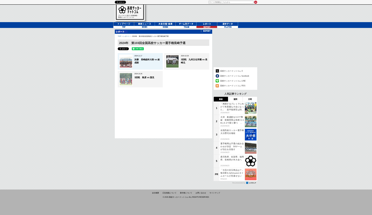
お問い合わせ (201, 193)
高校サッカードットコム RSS (232, 86)
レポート (126, 36)
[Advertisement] (204, 13)
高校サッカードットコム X (231, 71)
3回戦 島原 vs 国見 (144, 77)
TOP (119, 36)
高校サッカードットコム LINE (233, 81)
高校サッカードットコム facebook (234, 76)
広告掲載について (169, 193)
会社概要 (155, 193)
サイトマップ (215, 193)
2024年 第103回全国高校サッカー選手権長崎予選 (150, 36)
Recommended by (239, 183)
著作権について (186, 193)
